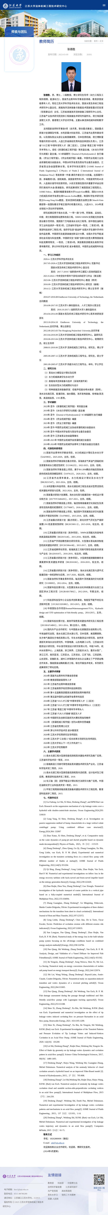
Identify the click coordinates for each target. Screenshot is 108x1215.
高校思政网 (67, 1191)
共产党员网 (53, 1191)
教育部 (51, 1183)
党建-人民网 (53, 1199)
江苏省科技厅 (71, 1187)
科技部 (61, 1183)
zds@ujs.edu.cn (57, 1143)
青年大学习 (53, 1195)
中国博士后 (72, 1183)
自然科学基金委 (55, 1187)
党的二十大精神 (68, 1195)
